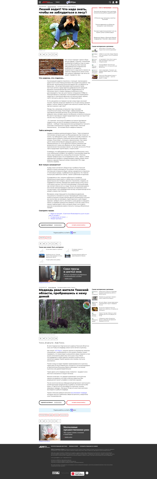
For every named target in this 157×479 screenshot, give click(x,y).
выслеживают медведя (79, 393)
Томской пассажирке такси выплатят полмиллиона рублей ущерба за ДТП (105, 12)
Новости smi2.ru (44, 282)
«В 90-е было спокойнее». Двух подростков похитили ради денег (107, 49)
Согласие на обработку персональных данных (61, 460)
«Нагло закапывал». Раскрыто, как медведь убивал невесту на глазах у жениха (108, 71)
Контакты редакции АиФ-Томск (59, 446)
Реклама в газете (73, 446)
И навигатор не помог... (58, 217)
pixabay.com (42, 50)
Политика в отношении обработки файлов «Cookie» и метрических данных (67, 462)
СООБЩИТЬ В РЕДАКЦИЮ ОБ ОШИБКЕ (89, 446)
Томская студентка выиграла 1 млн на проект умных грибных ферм (105, 31)
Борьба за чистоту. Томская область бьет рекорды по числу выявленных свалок (54, 256)
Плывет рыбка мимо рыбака (53, 259)
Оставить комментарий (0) (78, 225)
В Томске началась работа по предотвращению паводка (79, 255)
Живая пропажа (56, 218)
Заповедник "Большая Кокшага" (47, 334)
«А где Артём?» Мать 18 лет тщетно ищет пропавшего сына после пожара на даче (108, 61)
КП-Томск (58, 350)
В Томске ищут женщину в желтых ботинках (105, 18)
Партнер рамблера (65, 472)
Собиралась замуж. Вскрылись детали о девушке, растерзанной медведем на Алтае (107, 320)
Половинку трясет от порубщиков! (77, 250)
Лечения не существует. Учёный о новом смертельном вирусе (107, 297)
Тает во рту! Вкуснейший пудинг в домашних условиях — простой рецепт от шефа (107, 77)
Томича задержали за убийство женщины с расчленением (105, 25)
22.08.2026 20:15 (43, 287)
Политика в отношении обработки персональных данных (63, 461)
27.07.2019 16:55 (42, 6)
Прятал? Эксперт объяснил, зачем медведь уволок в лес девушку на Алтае (107, 314)
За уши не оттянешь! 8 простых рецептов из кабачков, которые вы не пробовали (108, 309)
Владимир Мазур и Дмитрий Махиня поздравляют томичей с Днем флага (105, 38)
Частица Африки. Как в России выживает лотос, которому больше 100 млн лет (108, 66)
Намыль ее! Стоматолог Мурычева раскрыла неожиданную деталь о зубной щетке (108, 293)
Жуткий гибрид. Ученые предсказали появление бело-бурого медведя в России (108, 304)
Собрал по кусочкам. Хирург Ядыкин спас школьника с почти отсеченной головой (108, 55)
